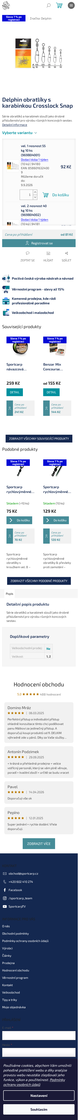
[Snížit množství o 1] (35, 197)
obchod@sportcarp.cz (23, 873)
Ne (48, 648)
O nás (6, 926)
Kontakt (7, 985)
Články (6, 955)
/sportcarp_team (20, 898)
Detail (14, 392)
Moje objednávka (14, 1007)
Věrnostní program (15, 977)
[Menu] (71, 5)
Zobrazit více (39, 843)
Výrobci (7, 948)
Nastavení (38, 1095)
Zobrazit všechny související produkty (39, 438)
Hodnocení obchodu (39, 684)
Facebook (15, 890)
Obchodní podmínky (15, 933)
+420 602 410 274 (21, 881)
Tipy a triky (9, 1000)
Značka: (40, 18)
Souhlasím (38, 1109)
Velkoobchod (11, 992)
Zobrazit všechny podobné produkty (39, 581)
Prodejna (8, 963)
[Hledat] (48, 5)
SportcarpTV (17, 906)
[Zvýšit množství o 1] (35, 192)
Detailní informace (14, 124)
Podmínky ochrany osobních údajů (25, 941)
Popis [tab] (9, 593)
